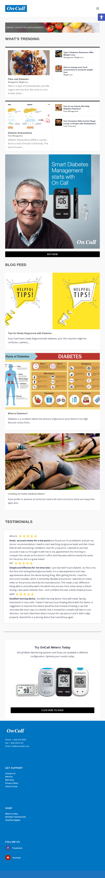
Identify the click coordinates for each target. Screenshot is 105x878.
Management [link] (13, 82)
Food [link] (10, 136)
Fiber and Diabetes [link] (18, 79)
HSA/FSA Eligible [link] (12, 820)
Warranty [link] (9, 780)
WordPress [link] (70, 874)
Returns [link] (9, 776)
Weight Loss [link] (23, 82)
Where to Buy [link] (11, 813)
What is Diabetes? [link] (18, 413)
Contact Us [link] (10, 773)
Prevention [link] (72, 126)
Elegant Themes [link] (48, 874)
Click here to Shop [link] (52, 710)
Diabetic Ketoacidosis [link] (20, 133)
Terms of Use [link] (11, 786)
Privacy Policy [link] (11, 783)
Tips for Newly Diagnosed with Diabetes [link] (30, 333)
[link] (101, 17)
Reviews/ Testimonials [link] (15, 817)
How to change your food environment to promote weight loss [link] (78, 69)
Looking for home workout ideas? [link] (26, 494)
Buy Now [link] (52, 254)
